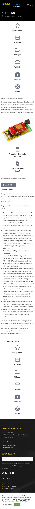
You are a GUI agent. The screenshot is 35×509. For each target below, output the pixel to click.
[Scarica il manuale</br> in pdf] (17, 163)
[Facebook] (6, 473)
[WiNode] (17, 62)
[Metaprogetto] (17, 25)
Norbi (17, 91)
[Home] (2, 16)
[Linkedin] (13, 473)
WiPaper (17, 55)
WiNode (17, 67)
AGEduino (20, 16)
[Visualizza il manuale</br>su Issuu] (17, 149)
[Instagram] (10, 473)
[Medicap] (17, 74)
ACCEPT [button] (17, 504)
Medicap (17, 79)
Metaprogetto (17, 30)
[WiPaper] (17, 50)
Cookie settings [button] (7, 505)
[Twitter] (2, 473)
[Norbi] (17, 86)
